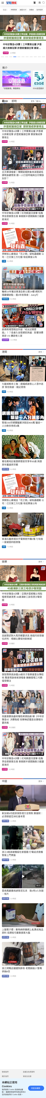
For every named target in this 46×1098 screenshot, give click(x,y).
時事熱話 (5, 299)
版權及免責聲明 (29, 1072)
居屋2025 (23, 10)
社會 (3, 261)
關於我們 (5, 1076)
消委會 (31, 10)
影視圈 (4, 141)
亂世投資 (40, 10)
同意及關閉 (35, 1088)
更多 (40, 352)
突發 (3, 391)
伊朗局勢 (14, 10)
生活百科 (5, 340)
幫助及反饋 (27, 1076)
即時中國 (5, 469)
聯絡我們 (5, 1072)
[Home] (11, 2)
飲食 (5, 53)
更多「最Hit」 (36, 101)
